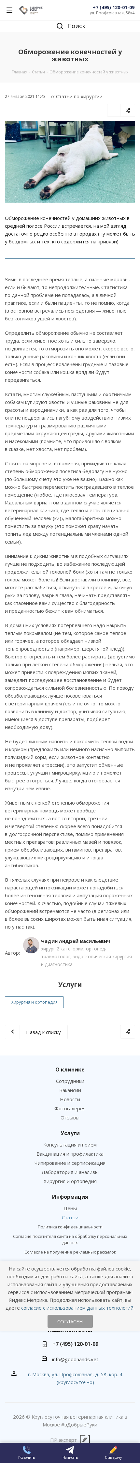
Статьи (70, 1217)
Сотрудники (70, 1081)
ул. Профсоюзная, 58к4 (112, 13)
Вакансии (70, 1090)
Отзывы (70, 1117)
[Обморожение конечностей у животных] (70, 162)
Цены (70, 1208)
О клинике (70, 1069)
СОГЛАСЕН (70, 1321)
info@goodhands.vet (75, 1359)
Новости (70, 1099)
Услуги (70, 1133)
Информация (70, 1196)
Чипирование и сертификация (70, 1163)
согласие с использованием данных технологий (77, 1307)
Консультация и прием (70, 1144)
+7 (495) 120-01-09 (113, 7)
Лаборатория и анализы (70, 1172)
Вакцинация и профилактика (70, 1153)
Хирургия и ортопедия (34, 1002)
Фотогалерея (70, 1108)
